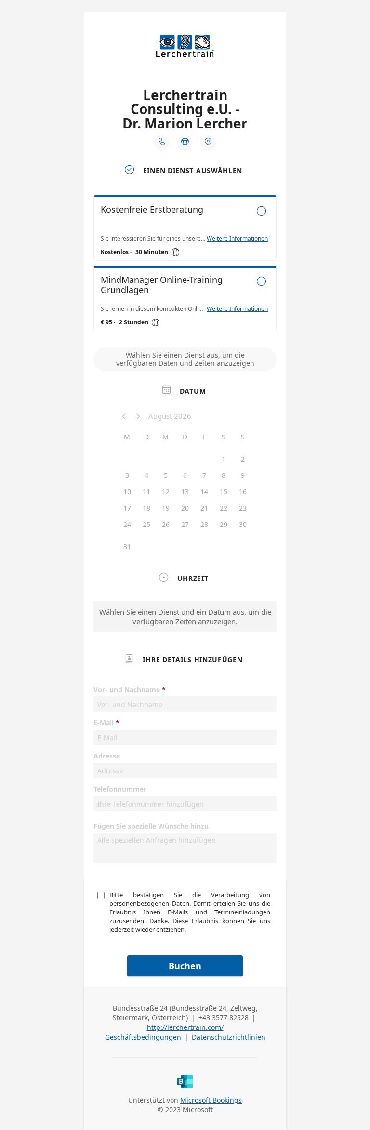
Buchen (185, 966)
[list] (185, 265)
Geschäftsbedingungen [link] (143, 1036)
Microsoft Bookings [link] (211, 1099)
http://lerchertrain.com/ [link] (185, 1027)
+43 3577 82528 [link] (223, 1017)
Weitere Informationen (237, 238)
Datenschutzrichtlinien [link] (228, 1036)
